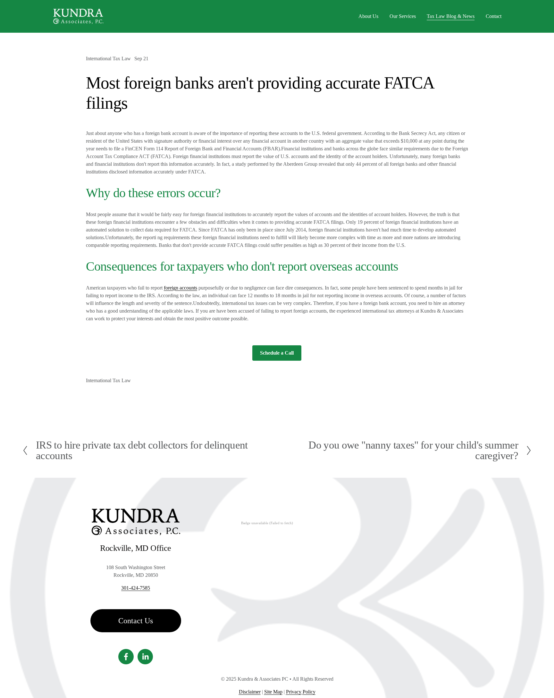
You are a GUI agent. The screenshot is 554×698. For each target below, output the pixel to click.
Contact (493, 16)
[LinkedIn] (145, 656)
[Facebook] (126, 656)
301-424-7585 (135, 588)
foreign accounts (180, 287)
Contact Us (135, 620)
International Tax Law (108, 58)
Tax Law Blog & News (450, 16)
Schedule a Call (277, 353)
